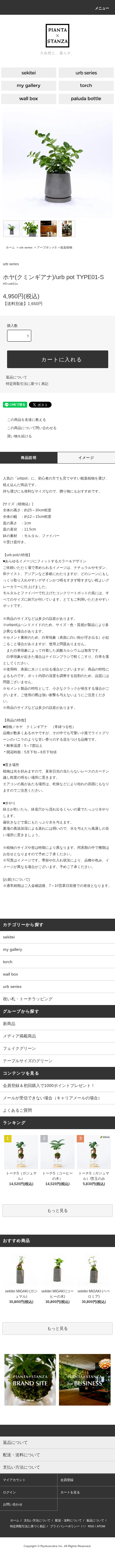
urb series (25, 247)
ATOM (101, 1526)
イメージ (86, 458)
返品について (16, 377)
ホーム (10, 247)
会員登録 (66, 1480)
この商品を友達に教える (26, 420)
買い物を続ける (19, 436)
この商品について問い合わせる (32, 428)
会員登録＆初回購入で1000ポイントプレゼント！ (49, 1085)
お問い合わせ (12, 1504)
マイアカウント (14, 1480)
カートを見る (70, 1492)
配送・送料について (68, 1520)
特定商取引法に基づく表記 (27, 384)
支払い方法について (37, 1520)
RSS (91, 1526)
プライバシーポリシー (65, 1526)
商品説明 (29, 458)
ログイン (9, 1492)
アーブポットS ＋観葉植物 (54, 247)
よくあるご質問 (17, 1110)
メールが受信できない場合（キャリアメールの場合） (52, 1098)
